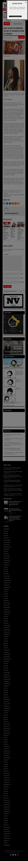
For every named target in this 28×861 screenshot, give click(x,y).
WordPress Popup (20, 20)
